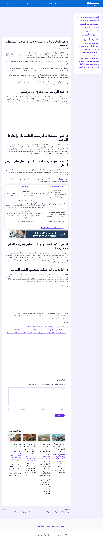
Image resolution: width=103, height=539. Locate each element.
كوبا (81, 64)
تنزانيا (29, 460)
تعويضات (96, 49)
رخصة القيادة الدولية (94, 61)
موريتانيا (93, 67)
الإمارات (87, 20)
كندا (84, 64)
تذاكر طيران (94, 46)
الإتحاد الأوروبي (94, 20)
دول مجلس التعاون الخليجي (93, 55)
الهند (91, 30)
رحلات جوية (94, 58)
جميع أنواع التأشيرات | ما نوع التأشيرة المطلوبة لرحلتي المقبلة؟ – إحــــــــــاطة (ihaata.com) (39, 330)
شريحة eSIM (96, 64)
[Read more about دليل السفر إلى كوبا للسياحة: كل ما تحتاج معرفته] (14, 438)
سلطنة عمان (81, 61)
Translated (25, 186)
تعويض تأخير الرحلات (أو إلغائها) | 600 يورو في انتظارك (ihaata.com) (46, 326)
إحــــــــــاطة (93, 2)
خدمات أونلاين (30, 3)
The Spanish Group (57, 186)
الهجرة (38, 3)
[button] (55, 3)
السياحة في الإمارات (90, 27)
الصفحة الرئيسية (57, 524)
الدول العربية (93, 24)
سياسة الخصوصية (46, 524)
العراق (84, 27)
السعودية (83, 24)
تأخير (91, 35)
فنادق (87, 64)
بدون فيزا (96, 35)
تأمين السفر (95, 43)
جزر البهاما (57, 457)
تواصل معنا (10, 3)
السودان (97, 27)
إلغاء (81, 17)
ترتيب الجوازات (85, 46)
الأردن (78, 17)
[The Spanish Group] (38, 234)
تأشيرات (85, 34)
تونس (82, 49)
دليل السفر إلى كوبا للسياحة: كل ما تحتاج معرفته (15, 446)
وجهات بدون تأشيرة (85, 67)
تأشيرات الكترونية (90, 39)
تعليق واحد (62, 454)
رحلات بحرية (84, 55)
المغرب (96, 31)
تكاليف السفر (88, 49)
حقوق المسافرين (84, 52)
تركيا (80, 46)
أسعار (97, 17)
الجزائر (82, 20)
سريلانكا (87, 61)
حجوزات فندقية (94, 52)
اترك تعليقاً (47, 456)
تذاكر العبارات (88, 43)
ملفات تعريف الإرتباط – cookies (55, 526)
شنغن (91, 64)
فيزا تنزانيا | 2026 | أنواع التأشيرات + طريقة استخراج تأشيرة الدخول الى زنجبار (29, 448)
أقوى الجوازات (90, 17)
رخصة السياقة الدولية (85, 58)
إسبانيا (85, 17)
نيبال (40, 458)
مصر (97, 67)
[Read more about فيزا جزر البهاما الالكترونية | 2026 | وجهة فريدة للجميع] (58, 438)
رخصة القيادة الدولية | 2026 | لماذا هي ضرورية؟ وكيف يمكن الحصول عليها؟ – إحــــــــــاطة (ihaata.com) (36, 333)
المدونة (58, 3)
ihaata (61, 179)
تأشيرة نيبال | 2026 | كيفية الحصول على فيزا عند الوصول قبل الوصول (44, 448)
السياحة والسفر (47, 3)
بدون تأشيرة (85, 31)
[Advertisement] (36, 24)
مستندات (18, 3)
